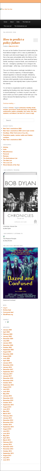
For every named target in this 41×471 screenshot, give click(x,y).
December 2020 (8, 354)
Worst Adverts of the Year (11, 165)
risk (25, 111)
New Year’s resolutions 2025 (12, 140)
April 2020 (6, 360)
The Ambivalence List (20, 26)
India (18, 22)
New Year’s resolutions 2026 (12, 128)
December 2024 (8, 338)
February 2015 (7, 416)
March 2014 (7, 440)
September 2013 (8, 453)
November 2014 (8, 422)
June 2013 (6, 460)
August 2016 (7, 387)
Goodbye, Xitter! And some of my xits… (16, 133)
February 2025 (7, 334)
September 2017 (8, 372)
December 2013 (8, 447)
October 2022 (7, 347)
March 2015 (7, 413)
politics (14, 111)
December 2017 (8, 369)
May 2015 (6, 411)
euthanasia (22, 108)
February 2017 (7, 374)
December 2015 (8, 398)
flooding (28, 108)
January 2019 (7, 363)
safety (28, 111)
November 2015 (8, 400)
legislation (33, 109)
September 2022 (8, 350)
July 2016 (6, 389)
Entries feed (7, 310)
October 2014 (7, 424)
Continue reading (9, 103)
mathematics (7, 111)
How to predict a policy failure (13, 41)
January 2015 (7, 418)
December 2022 (8, 345)
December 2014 (8, 420)
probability (20, 111)
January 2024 (7, 343)
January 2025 (7, 336)
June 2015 (6, 409)
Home (5, 22)
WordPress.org (8, 314)
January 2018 (7, 367)
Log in (5, 308)
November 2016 (8, 380)
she (32, 111)
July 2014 (6, 431)
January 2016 (7, 396)
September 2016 (8, 385)
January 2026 (7, 330)
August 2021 (7, 352)
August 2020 (7, 356)
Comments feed (8, 312)
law (29, 109)
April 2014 (6, 438)
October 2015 (7, 402)
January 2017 (7, 376)
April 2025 (6, 332)
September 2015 (8, 405)
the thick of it (21, 113)
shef (35, 111)
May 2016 (6, 394)
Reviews (6, 156)
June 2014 (6, 433)
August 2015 (7, 407)
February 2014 (7, 442)
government (12, 109)
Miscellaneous (8, 152)
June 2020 (6, 358)
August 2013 (7, 455)
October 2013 (7, 451)
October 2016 (7, 383)
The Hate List (26, 22)
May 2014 (6, 436)
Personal (6, 154)
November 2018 (8, 365)
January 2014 (7, 444)
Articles (11, 108)
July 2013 (6, 458)
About (12, 22)
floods (33, 108)
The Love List (7, 26)
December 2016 (8, 378)
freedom (5, 109)
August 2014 (7, 429)
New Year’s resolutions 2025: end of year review (18, 131)
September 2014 (8, 427)
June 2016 (6, 391)
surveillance (13, 113)
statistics (6, 113)
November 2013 (8, 449)
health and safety (22, 109)
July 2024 (6, 341)
